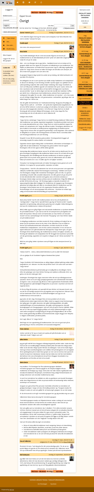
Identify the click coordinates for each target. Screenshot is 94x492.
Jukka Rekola (24, 339)
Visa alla (89, 91)
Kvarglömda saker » (85, 124)
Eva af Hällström (69, 442)
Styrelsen (53, 484)
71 (47, 30)
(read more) (7, 83)
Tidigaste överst (69, 28)
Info (85, 27)
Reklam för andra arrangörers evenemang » (85, 113)
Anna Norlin (23, 51)
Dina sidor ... (10, 45)
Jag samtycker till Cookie (11, 28)
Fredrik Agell (24, 43)
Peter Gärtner (24, 329)
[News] (29, 2)
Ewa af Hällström (25, 441)
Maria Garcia (24, 362)
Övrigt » (84, 107)
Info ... (8, 42)
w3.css (12, 490)
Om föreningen (42, 484)
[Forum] (35, 2)
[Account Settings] (41, 2)
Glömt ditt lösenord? (10, 32)
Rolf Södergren (24, 455)
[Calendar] (23, 2)
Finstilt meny (10, 49)
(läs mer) (11, 75)
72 (49, 30)
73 (51, 30)
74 (53, 30)
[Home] (17, 2)
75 (55, 30)
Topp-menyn (10, 38)
